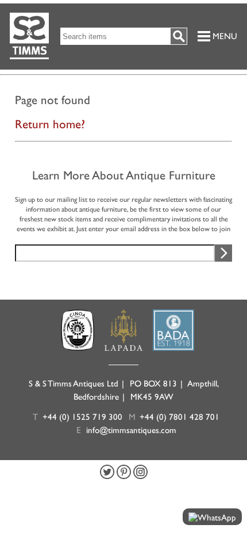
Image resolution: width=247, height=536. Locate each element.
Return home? (50, 124)
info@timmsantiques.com (131, 430)
